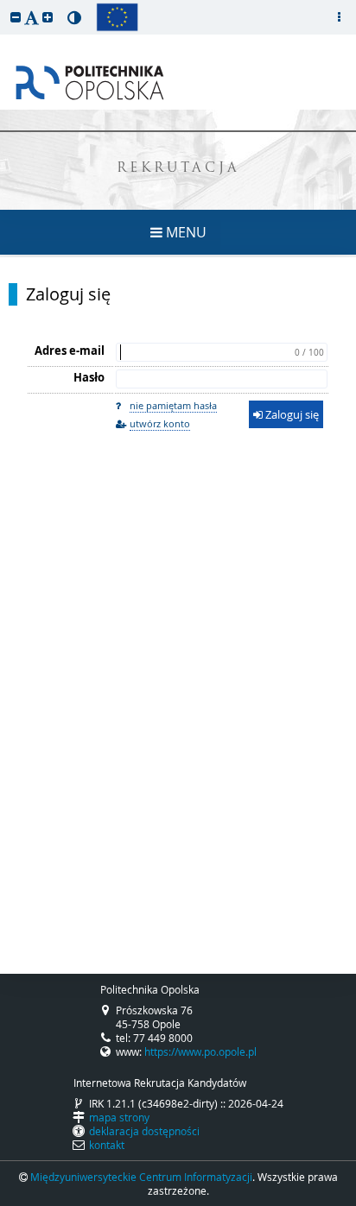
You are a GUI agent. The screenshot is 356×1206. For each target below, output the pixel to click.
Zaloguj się (68, 294)
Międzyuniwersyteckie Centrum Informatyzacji (141, 1177)
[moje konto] (338, 17)
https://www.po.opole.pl (200, 1051)
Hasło (89, 377)
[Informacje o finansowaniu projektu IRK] (117, 17)
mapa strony (119, 1117)
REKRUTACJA (178, 168)
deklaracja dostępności (144, 1131)
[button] (15, 17)
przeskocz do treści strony (4, 4)
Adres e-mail (70, 350)
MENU (184, 232)
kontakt (106, 1145)
